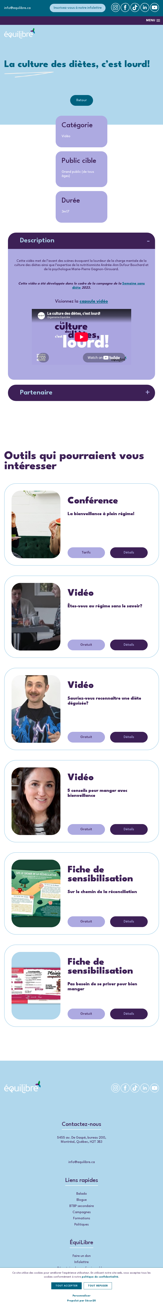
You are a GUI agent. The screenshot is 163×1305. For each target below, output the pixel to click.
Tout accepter (66, 1286)
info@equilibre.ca (17, 8)
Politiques (81, 1224)
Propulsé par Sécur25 (81, 1300)
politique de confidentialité (100, 1277)
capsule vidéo (94, 301)
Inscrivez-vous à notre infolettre (78, 8)
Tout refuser (98, 1286)
